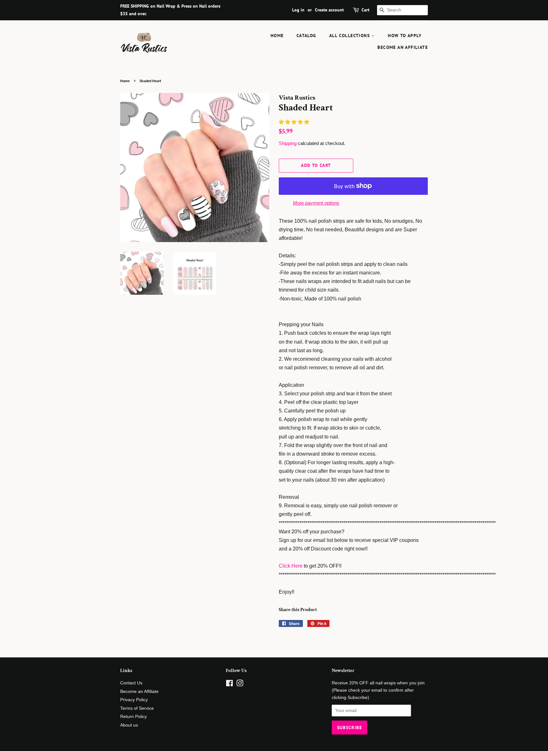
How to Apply (404, 35)
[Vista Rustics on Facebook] (229, 684)
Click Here (291, 566)
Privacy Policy (134, 699)
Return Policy (133, 716)
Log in (298, 10)
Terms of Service (137, 708)
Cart (365, 10)
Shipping (288, 143)
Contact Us (131, 683)
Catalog (306, 35)
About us (129, 725)
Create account (329, 10)
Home (277, 35)
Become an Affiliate (402, 47)
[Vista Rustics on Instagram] (239, 684)
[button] (294, 122)
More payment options (316, 203)
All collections (350, 35)
